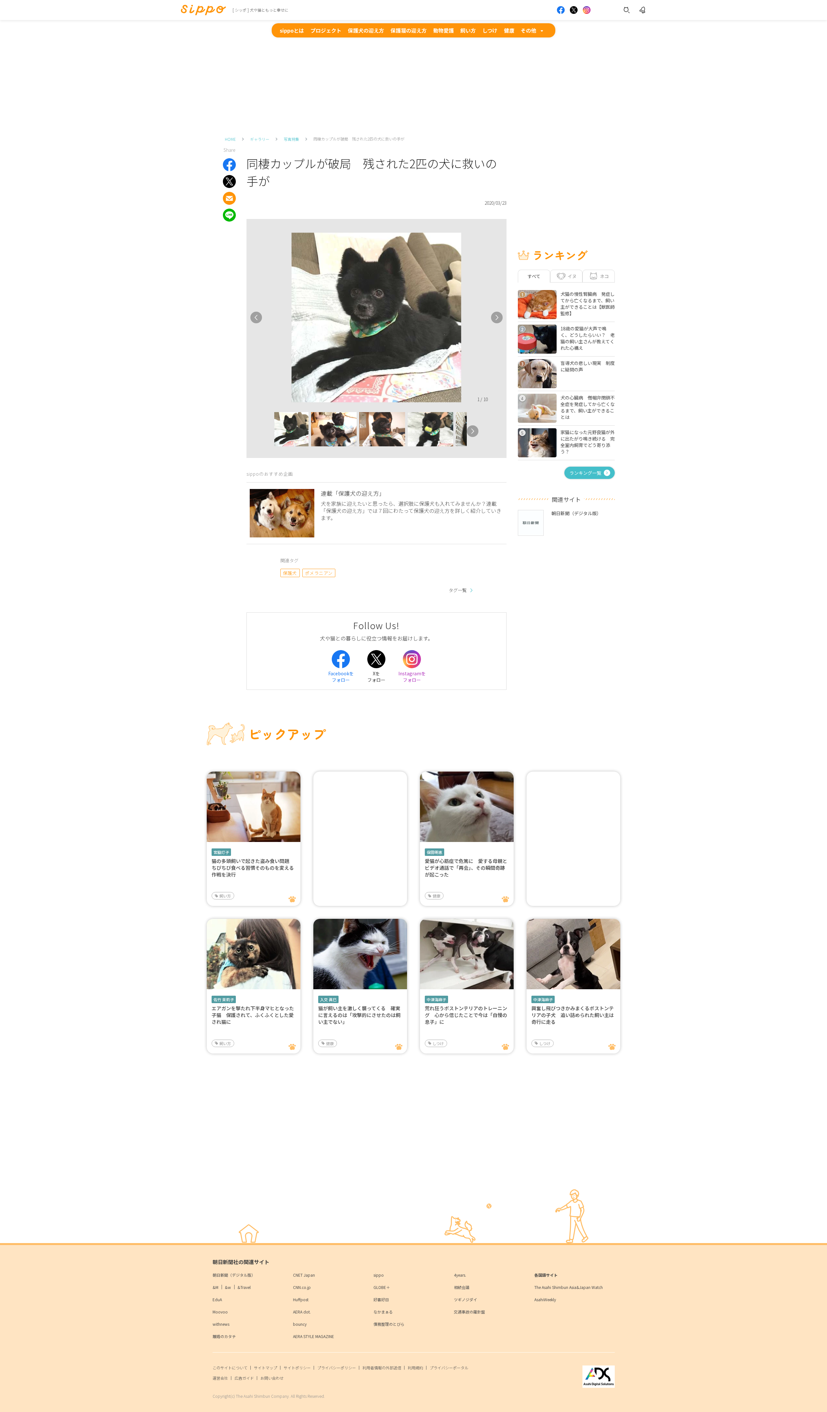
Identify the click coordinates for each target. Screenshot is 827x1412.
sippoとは (292, 30)
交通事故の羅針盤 (469, 1311)
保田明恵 (434, 852)
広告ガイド (244, 1378)
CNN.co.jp (302, 1287)
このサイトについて (230, 1367)
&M (215, 1287)
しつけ (489, 30)
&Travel (244, 1287)
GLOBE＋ (381, 1287)
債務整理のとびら (388, 1324)
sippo (378, 1275)
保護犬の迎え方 (366, 30)
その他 (528, 30)
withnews (221, 1324)
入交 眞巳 (328, 999)
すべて (534, 276)
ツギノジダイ (465, 1299)
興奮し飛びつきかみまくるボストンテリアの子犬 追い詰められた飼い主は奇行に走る (572, 1015)
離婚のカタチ (224, 1336)
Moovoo (220, 1311)
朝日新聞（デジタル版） (234, 1275)
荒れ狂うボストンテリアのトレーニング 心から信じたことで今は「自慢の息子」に (466, 1015)
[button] (268, 431)
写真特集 (291, 139)
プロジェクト (325, 30)
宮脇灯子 (221, 852)
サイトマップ (265, 1367)
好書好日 (381, 1299)
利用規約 (415, 1367)
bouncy (300, 1324)
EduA (217, 1299)
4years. (460, 1275)
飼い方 (468, 30)
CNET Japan (304, 1275)
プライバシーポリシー (336, 1367)
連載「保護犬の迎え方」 (353, 493)
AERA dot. (302, 1311)
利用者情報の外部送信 (381, 1367)
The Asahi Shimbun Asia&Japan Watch (568, 1287)
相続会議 (461, 1287)
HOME (230, 139)
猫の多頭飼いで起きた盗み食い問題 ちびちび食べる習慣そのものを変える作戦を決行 (253, 867)
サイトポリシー (297, 1367)
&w (228, 1287)
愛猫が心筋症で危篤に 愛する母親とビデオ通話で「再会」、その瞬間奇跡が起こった (466, 867)
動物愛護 (443, 30)
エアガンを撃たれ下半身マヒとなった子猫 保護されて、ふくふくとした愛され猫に (253, 1015)
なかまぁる (383, 1311)
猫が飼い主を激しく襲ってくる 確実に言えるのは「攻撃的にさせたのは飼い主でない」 (359, 1015)
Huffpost (301, 1299)
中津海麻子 (436, 999)
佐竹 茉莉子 (224, 999)
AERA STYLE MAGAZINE (313, 1336)
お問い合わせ (272, 1378)
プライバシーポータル (449, 1367)
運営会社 (220, 1378)
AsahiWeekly (545, 1299)
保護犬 (290, 573)
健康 (509, 30)
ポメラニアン (319, 573)
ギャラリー (259, 139)
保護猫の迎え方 (409, 30)
